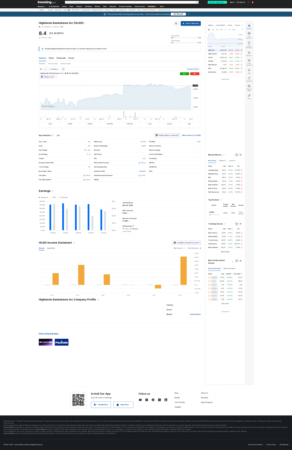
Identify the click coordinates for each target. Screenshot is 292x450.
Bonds (230, 25)
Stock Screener (140, 6)
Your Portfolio (180, 402)
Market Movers (215, 155)
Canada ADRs (85, 10)
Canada (50, 10)
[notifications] (248, 2)
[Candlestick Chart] (41, 69)
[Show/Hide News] (63, 69)
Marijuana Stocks (97, 10)
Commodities (220, 25)
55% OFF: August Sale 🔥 (217, 2)
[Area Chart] (45, 69)
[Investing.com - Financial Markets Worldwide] (47, 2)
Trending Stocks (215, 224)
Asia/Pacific (132, 10)
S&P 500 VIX (212, 65)
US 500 (210, 61)
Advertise (204, 398)
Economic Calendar (125, 6)
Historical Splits (65, 63)
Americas (108, 10)
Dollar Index (212, 72)
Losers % (232, 160)
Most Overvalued (229, 268)
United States (195, 314)
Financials (61, 58)
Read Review (241, 213)
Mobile (177, 398)
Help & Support (206, 402)
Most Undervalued (214, 268)
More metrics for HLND (191, 135)
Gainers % (222, 160)
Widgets (178, 407)
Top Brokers (213, 200)
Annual (41, 248)
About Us (204, 393)
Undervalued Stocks (164, 10)
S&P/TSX (211, 50)
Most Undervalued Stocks (216, 261)
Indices (210, 25)
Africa (139, 10)
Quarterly (51, 248)
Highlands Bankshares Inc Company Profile (67, 299)
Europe (115, 10)
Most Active (212, 160)
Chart (51, 58)
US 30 (210, 57)
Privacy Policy (271, 444)
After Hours (58, 10)
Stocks (41, 10)
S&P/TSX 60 (212, 54)
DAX (209, 68)
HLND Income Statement (55, 242)
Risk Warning (284, 444)
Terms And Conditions (255, 444)
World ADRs (75, 10)
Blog (176, 393)
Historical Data (53, 63)
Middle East (122, 10)
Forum (71, 58)
